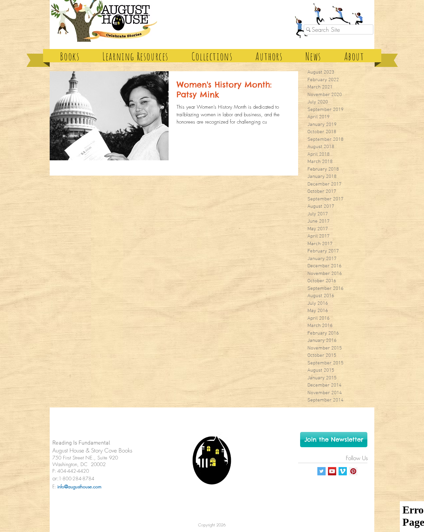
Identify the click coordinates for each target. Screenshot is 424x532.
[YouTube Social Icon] (332, 471)
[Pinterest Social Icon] (353, 471)
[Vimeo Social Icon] (343, 471)
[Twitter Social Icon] (321, 471)
